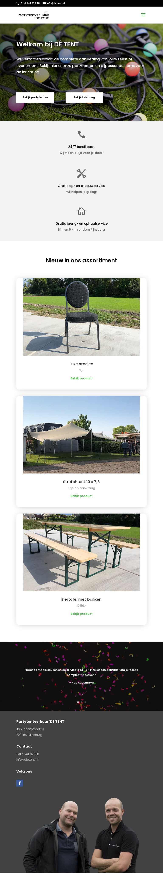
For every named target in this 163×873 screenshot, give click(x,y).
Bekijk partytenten (35, 97)
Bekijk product (81, 378)
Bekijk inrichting (84, 97)
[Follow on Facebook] (19, 783)
